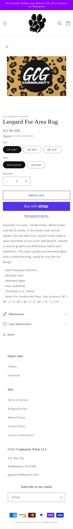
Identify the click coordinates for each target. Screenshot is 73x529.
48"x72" (52, 149)
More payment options (36, 215)
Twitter (12, 366)
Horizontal (14, 165)
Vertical (36, 165)
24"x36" (12, 149)
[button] (5, 23)
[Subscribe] (60, 497)
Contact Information (21, 435)
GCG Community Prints (31, 522)
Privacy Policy (16, 426)
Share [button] (11, 334)
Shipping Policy (17, 408)
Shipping (7, 136)
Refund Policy (16, 417)
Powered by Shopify (49, 522)
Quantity (8, 173)
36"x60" (32, 149)
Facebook (14, 375)
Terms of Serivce (18, 400)
